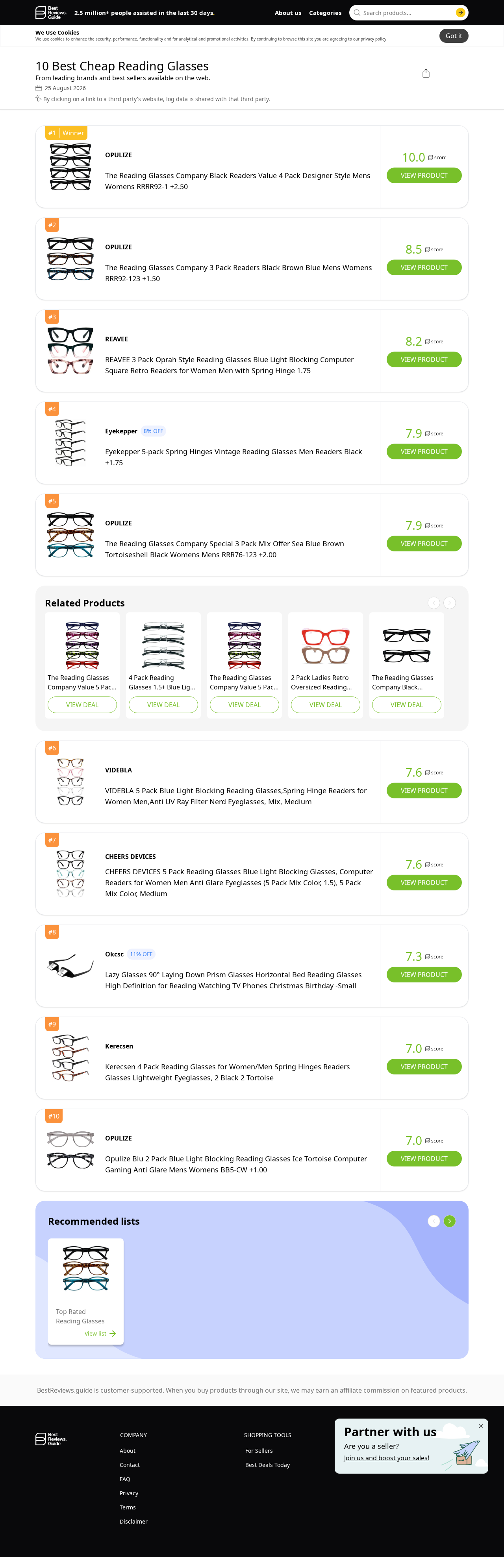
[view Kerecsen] (70, 1058)
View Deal (82, 704)
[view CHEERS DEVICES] (70, 873)
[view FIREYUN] (163, 646)
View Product (424, 175)
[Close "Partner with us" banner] (481, 1426)
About (127, 1450)
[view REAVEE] (70, 350)
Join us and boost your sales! (386, 1458)
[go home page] (51, 12)
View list (95, 1333)
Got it (454, 35)
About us (288, 13)
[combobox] (409, 12)
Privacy (129, 1493)
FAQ (125, 1479)
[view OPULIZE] (70, 166)
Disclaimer (134, 1521)
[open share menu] (426, 73)
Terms (128, 1507)
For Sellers (259, 1450)
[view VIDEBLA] (70, 781)
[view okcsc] (70, 965)
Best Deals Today (267, 1465)
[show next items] (449, 1221)
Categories (325, 13)
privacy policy (373, 39)
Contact (130, 1465)
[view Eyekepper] (70, 442)
